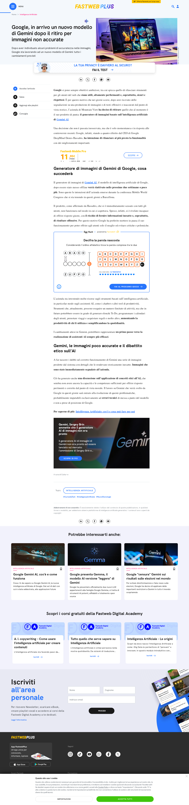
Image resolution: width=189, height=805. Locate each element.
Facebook (94, 80)
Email (108, 80)
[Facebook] (108, 754)
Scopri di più (71, 458)
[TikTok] (79, 754)
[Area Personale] (178, 6)
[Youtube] (89, 754)
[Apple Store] (19, 764)
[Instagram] (70, 754)
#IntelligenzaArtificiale (86, 497)
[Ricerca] (173, 7)
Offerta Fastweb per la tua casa (148, 2)
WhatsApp (101, 80)
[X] (117, 754)
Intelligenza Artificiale (79, 490)
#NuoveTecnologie (103, 497)
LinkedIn (81, 80)
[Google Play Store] (41, 764)
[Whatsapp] (98, 754)
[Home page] (94, 6)
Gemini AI (91, 182)
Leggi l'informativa (19, 720)
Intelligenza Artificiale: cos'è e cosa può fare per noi (105, 411)
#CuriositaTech (69, 497)
